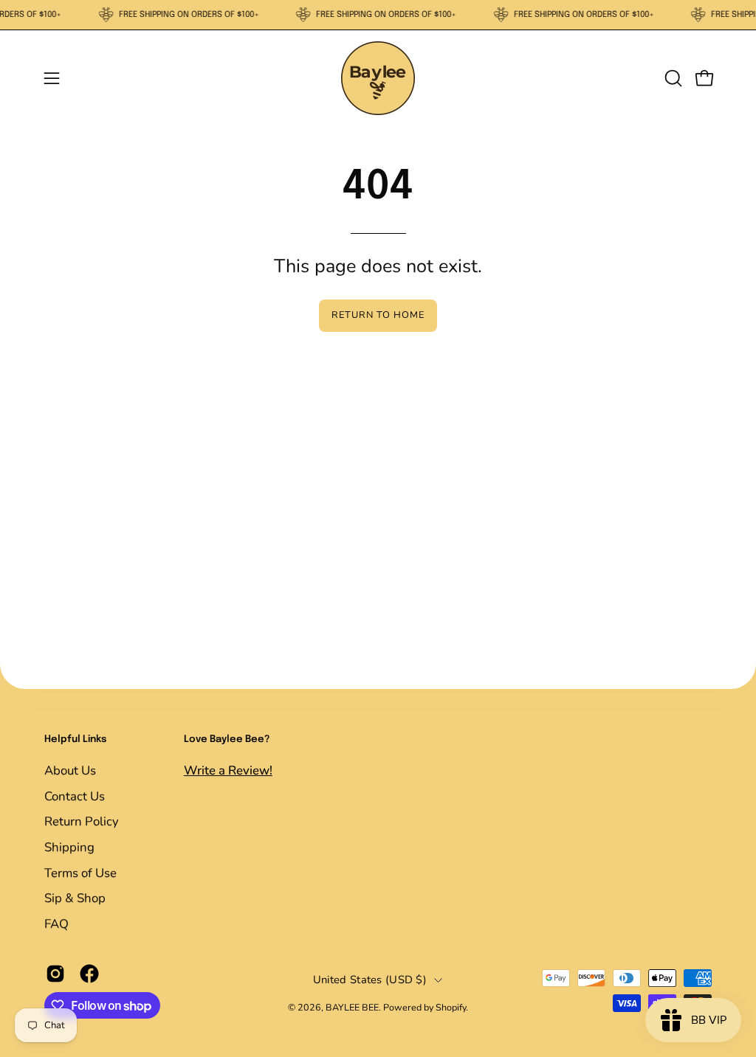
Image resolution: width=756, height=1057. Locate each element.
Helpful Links (75, 739)
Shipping (69, 846)
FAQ (56, 923)
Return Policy (81, 821)
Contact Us (74, 795)
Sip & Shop (75, 898)
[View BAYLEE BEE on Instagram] (55, 974)
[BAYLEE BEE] (378, 78)
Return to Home (377, 315)
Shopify (451, 1007)
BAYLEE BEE (352, 1007)
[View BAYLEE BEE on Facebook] (89, 974)
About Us (70, 770)
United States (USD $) (370, 979)
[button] (672, 78)
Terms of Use (80, 872)
